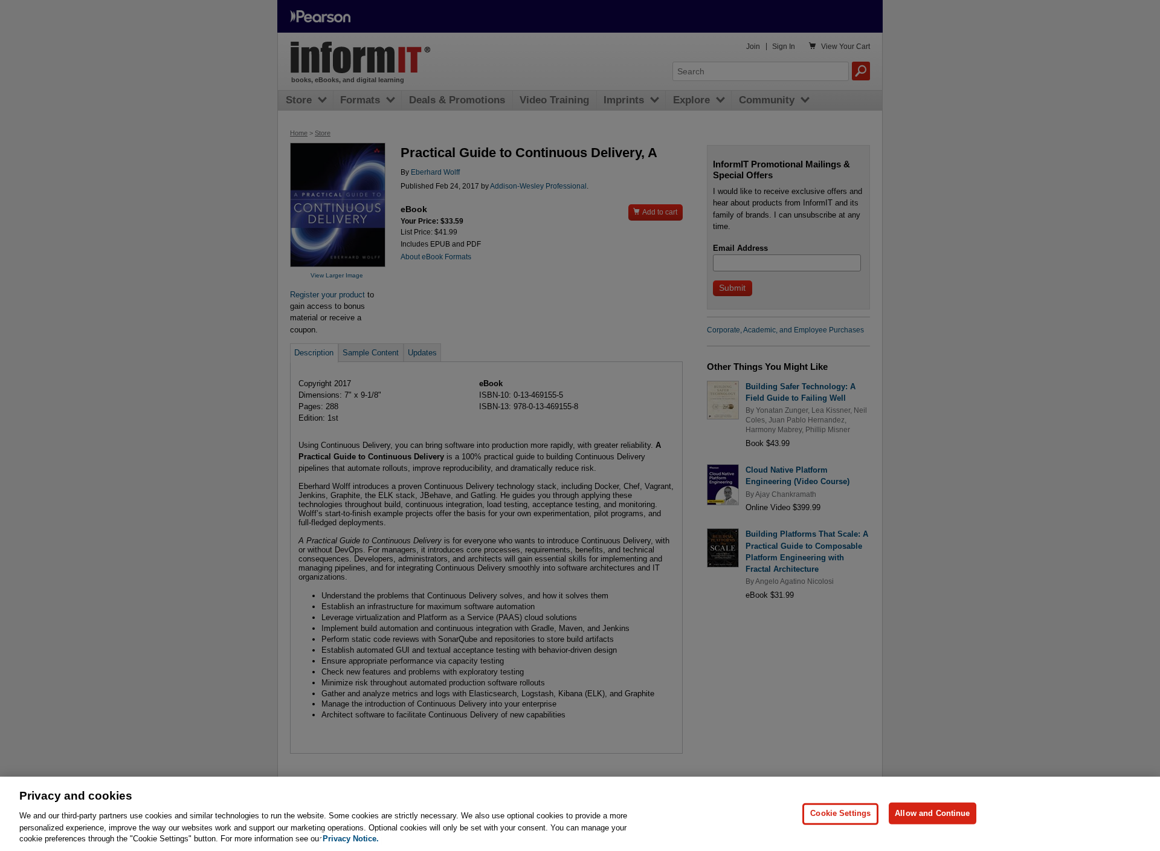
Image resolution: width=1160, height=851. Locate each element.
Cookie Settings (840, 813)
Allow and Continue (932, 813)
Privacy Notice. (351, 838)
